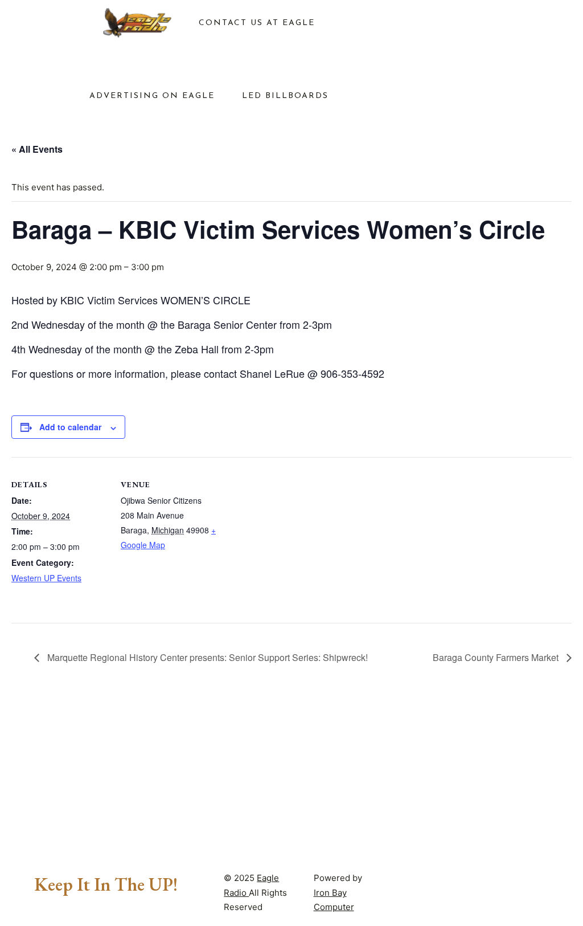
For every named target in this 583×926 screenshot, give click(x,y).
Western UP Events (46, 578)
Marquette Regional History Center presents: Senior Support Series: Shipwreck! (206, 657)
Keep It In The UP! (106, 884)
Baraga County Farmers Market (497, 657)
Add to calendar (70, 427)
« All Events (37, 149)
